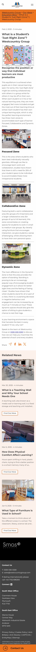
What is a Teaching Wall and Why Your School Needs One (16, 393)
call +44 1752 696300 (11, 580)
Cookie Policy (21, 632)
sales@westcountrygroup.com (17, 573)
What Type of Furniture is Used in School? (17, 512)
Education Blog (9, 15)
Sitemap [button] (16, 638)
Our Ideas (27, 12)
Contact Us (17, 648)
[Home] (17, 5)
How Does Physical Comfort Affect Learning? (17, 453)
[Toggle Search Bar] (3, 4)
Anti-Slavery (15, 635)
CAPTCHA (26, 635)
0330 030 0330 (16, 332)
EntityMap (6, 638)
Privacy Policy (8, 632)
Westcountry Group (11, 12)
